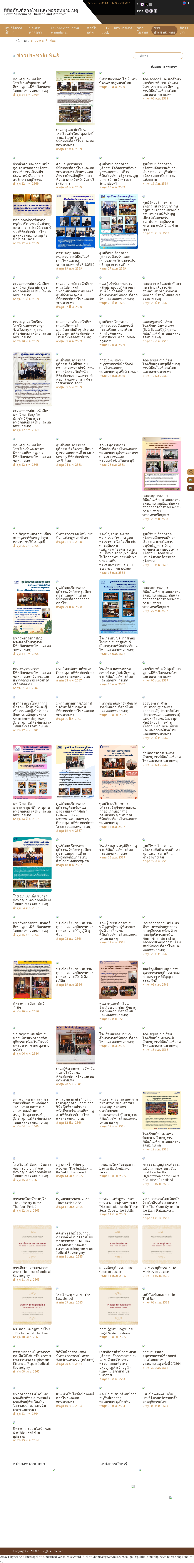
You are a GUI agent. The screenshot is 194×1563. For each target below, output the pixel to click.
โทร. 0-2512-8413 (19, 1520)
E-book (72, 1513)
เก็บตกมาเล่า (108, 1498)
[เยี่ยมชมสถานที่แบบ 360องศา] (190, 472)
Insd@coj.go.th (16, 1530)
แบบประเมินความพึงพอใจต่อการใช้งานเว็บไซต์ (111, 1530)
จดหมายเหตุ (75, 1508)
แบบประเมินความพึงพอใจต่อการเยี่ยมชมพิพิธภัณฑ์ (113, 1517)
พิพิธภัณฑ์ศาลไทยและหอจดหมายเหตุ (41, 12)
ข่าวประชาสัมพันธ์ (37, 56)
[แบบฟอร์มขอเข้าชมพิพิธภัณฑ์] (190, 488)
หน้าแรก (21, 40)
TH (189, 3)
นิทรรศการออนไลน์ (80, 1498)
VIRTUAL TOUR (78, 1493)
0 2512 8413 (99, 3)
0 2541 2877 (123, 3)
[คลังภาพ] (190, 480)
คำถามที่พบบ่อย (110, 1493)
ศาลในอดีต (75, 1503)
